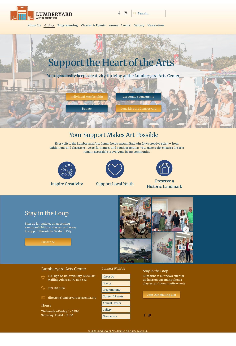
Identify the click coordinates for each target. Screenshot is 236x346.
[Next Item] (186, 229)
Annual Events (112, 303)
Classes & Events (113, 296)
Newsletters (110, 316)
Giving (107, 283)
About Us (108, 276)
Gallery (107, 309)
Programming (111, 289)
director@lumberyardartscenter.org (72, 297)
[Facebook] (119, 13)
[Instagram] (125, 13)
